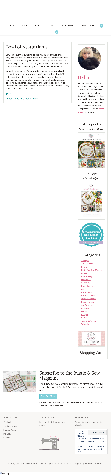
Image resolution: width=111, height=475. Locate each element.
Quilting (84, 311)
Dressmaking (86, 276)
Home (11, 25)
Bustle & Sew (55, 11)
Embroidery (86, 279)
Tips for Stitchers (88, 321)
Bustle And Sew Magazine (92, 270)
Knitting (84, 289)
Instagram (54, 431)
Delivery (7, 434)
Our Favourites (87, 305)
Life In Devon (86, 292)
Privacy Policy (9, 430)
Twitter (48, 431)
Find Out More (48, 396)
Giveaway (85, 283)
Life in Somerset (88, 295)
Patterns (85, 308)
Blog (50, 25)
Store (38, 25)
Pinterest (61, 431)
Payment (7, 438)
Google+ (67, 431)
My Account (88, 25)
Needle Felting (87, 302)
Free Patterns (68, 25)
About (25, 25)
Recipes (84, 314)
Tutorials (85, 324)
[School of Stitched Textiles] (91, 235)
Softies (84, 318)
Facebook (41, 431)
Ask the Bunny (87, 264)
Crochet (84, 273)
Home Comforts (88, 286)
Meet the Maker (88, 299)
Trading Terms (10, 426)
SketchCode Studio (94, 463)
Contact (7, 422)
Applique (85, 260)
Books (84, 267)
